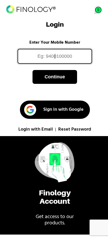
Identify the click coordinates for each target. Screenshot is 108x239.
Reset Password (74, 129)
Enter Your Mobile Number (54, 42)
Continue (55, 76)
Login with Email (35, 129)
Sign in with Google (63, 109)
